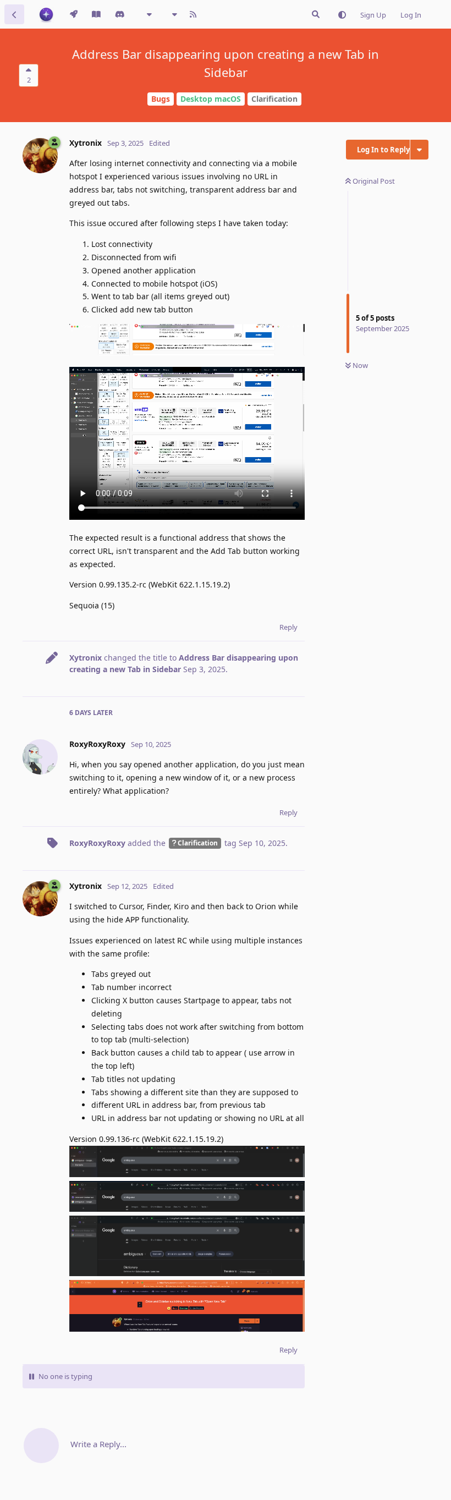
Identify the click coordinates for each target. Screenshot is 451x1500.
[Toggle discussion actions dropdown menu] (419, 150)
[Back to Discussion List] (14, 14)
